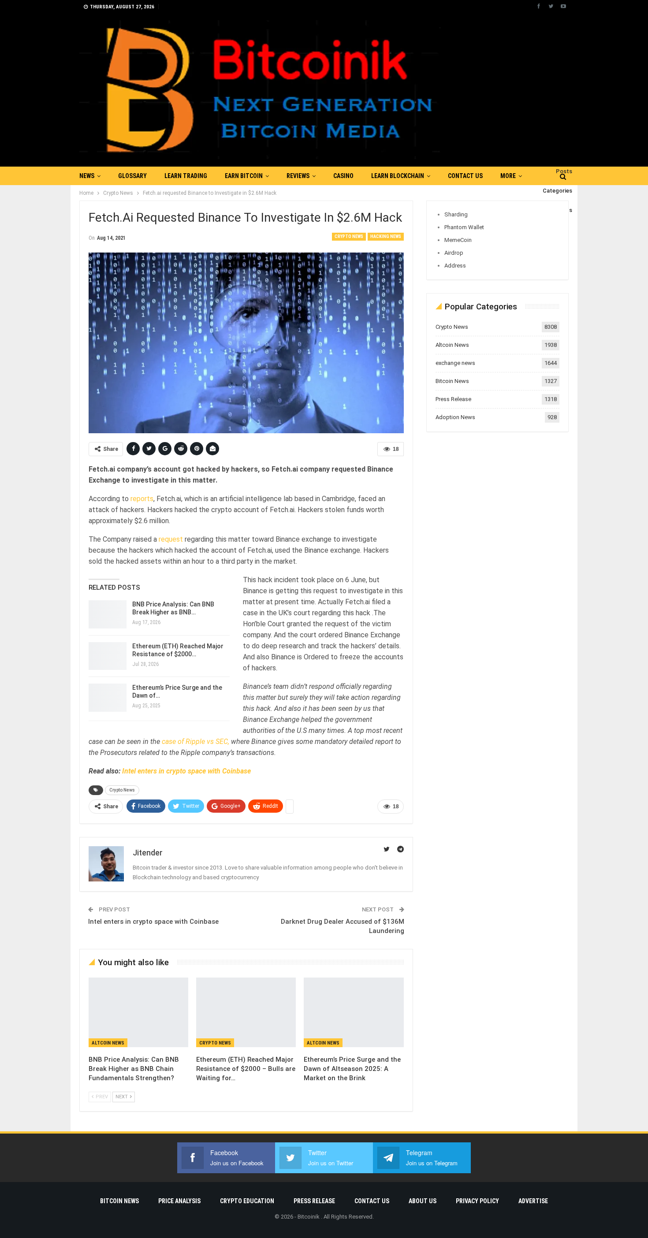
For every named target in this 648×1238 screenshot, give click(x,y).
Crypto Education (247, 1201)
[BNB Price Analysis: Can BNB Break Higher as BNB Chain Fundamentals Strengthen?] (108, 614)
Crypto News (349, 236)
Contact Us (465, 175)
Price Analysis (179, 1201)
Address (455, 265)
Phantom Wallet (464, 227)
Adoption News (455, 417)
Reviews (298, 175)
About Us (422, 1201)
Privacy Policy (477, 1201)
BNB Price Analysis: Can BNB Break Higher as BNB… (173, 608)
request (172, 539)
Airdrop (453, 252)
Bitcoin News (452, 381)
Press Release (453, 399)
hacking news (385, 236)
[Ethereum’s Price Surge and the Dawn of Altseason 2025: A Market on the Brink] (108, 698)
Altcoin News (108, 1043)
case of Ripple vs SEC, (194, 741)
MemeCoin (458, 240)
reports (141, 498)
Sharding (456, 214)
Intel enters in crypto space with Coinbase (186, 771)
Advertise (533, 1201)
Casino (343, 175)
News (86, 175)
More (508, 175)
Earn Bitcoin (244, 175)
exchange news (455, 363)
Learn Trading (185, 175)
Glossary (132, 175)
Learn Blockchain (397, 175)
